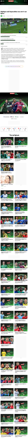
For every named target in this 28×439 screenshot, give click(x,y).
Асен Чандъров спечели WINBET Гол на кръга (6, 269)
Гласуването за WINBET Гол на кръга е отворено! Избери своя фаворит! (20, 307)
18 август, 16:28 (3, 161)
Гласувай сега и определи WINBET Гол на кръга (7, 371)
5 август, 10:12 (2, 214)
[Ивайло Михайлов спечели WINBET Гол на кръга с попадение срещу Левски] (7, 352)
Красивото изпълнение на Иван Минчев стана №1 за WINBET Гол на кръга (20, 410)
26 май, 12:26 (16, 241)
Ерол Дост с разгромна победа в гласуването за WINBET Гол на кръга (20, 371)
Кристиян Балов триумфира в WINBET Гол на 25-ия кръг (20, 398)
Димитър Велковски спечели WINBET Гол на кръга (6, 320)
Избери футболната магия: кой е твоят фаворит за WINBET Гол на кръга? (7, 226)
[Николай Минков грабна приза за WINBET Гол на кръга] (20, 430)
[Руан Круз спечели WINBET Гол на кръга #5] (20, 141)
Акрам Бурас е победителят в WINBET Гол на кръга (6, 307)
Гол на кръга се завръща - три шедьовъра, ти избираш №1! (20, 225)
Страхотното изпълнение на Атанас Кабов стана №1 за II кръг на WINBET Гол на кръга (7, 212)
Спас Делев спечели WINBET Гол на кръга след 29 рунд (7, 333)
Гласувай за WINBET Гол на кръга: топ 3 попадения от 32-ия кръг (20, 294)
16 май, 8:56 (2, 283)
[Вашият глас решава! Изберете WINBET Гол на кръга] (20, 264)
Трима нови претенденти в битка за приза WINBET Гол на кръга (14, 113)
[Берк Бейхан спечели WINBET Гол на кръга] (20, 379)
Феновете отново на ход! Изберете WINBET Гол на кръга (6, 172)
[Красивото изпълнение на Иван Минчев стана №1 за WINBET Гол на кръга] (20, 405)
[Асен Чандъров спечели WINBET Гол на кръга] (7, 264)
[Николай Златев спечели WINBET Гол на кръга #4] (20, 154)
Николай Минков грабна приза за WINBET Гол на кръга (20, 436)
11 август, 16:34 (3, 201)
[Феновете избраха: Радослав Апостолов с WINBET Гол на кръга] (7, 194)
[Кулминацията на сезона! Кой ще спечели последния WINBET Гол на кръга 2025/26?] (20, 233)
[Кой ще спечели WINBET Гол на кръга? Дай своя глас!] (20, 277)
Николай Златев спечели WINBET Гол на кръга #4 (20, 160)
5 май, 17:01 (2, 308)
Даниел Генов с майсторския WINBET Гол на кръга (6, 252)
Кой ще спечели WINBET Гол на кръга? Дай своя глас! (20, 282)
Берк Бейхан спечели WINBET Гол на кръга (20, 384)
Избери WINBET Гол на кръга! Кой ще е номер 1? (6, 410)
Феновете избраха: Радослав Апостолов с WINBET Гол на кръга (7, 200)
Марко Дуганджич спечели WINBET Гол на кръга (5, 294)
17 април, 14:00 (3, 334)
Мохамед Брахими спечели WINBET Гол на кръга (5, 282)
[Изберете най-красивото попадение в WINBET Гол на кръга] (20, 327)
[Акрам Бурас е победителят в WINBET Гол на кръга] (7, 301)
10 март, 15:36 (16, 412)
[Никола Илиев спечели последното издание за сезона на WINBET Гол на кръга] (7, 233)
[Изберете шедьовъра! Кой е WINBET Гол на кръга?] (7, 340)
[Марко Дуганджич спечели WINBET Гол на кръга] (7, 289)
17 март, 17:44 (2, 399)
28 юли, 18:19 (16, 214)
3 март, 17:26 (2, 437)
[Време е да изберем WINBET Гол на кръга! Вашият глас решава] (7, 430)
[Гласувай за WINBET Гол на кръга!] (20, 418)
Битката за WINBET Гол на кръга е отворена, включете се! (20, 252)
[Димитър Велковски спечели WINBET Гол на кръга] (7, 315)
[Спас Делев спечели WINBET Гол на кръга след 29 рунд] (7, 327)
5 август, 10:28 (16, 201)
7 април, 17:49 (2, 372)
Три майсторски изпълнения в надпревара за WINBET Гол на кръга (6, 385)
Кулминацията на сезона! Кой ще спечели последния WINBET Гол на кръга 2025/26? (20, 239)
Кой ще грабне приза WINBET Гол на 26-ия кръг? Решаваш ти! (6, 398)
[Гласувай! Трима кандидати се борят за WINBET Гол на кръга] (20, 315)
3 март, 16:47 (16, 437)
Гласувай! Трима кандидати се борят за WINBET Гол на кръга (20, 320)
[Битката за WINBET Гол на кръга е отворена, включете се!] (20, 247)
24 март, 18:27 (2, 386)
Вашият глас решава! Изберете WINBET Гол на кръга (20, 269)
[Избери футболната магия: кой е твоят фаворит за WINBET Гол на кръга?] (7, 220)
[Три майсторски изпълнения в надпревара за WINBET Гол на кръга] (7, 379)
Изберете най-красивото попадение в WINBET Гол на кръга (20, 333)
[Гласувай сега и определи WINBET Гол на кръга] (7, 366)
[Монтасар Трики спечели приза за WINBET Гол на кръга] (7, 418)
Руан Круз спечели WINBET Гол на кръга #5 (20, 146)
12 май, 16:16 (16, 283)
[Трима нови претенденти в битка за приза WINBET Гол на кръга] (7, 141)
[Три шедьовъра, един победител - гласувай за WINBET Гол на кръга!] (20, 194)
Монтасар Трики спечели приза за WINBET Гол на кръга (7, 423)
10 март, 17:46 (2, 411)
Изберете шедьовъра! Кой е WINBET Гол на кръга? (6, 345)
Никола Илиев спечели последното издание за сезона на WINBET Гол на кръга (7, 239)
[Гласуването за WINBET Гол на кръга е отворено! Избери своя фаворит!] (20, 301)
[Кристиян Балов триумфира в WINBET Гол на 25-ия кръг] (20, 392)
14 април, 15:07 (16, 334)
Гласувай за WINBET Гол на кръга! (20, 423)
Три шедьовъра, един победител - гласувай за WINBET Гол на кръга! (21, 200)
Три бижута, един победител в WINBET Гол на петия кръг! (6, 160)
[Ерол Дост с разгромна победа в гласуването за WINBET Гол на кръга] (20, 366)
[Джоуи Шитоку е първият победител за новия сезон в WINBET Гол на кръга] (20, 207)
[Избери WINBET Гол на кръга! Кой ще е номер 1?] (7, 405)
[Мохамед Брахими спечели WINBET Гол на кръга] (7, 277)
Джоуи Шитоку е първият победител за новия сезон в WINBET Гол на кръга (20, 212)
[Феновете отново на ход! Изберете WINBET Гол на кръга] (7, 167)
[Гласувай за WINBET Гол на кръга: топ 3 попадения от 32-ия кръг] (20, 289)
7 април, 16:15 (16, 373)
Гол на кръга (14, 135)
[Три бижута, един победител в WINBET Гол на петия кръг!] (7, 154)
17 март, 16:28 (16, 399)
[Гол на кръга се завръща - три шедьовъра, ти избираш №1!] (20, 220)
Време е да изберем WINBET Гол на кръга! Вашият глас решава (7, 436)
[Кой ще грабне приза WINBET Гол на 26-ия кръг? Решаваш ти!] (7, 392)
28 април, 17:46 (16, 309)
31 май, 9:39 (2, 241)
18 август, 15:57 (17, 161)
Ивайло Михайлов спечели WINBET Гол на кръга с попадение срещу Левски (7, 358)
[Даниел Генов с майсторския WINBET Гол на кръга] (7, 247)
